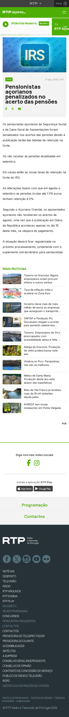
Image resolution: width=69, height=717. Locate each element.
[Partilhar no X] (12, 109)
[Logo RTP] (21, 540)
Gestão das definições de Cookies (26, 686)
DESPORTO (9, 576)
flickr (46, 559)
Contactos (34, 516)
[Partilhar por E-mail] (19, 109)
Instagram (26, 559)
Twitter (17, 559)
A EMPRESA (10, 656)
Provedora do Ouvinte (18, 641)
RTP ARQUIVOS (12, 591)
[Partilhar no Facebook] (6, 109)
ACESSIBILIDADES (13, 646)
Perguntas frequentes (19, 621)
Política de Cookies (41, 697)
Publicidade (23, 701)
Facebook (7, 559)
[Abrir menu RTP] (34, 3)
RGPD (6, 681)
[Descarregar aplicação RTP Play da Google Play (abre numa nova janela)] (43, 488)
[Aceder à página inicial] (23, 12)
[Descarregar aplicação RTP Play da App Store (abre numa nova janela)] (24, 488)
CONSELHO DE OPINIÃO (17, 666)
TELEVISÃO (9, 581)
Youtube (36, 559)
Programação (35, 505)
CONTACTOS (11, 631)
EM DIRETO (9, 606)
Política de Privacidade (15, 697)
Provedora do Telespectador (24, 636)
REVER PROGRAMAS (15, 611)
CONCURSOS (11, 616)
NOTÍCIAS (8, 571)
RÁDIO (6, 586)
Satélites (9, 651)
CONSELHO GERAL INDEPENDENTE (24, 661)
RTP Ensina (10, 596)
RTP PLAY (8, 601)
